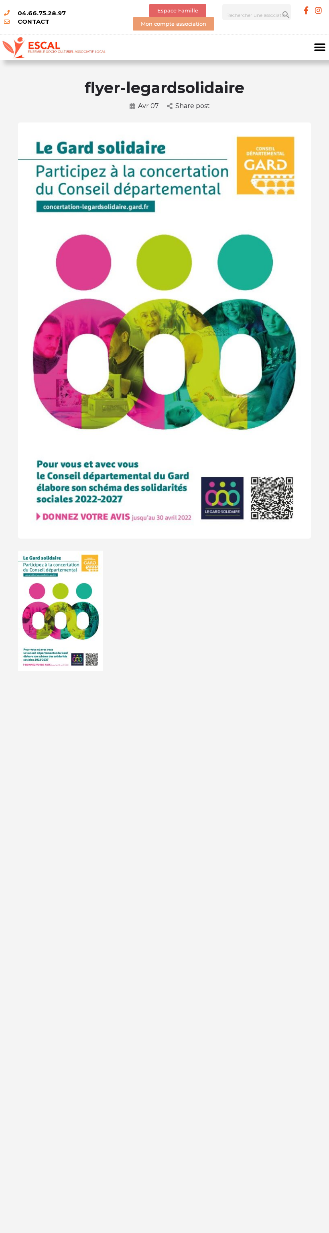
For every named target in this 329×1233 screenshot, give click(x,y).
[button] (320, 48)
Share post (192, 106)
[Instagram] (319, 10)
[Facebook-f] (306, 10)
